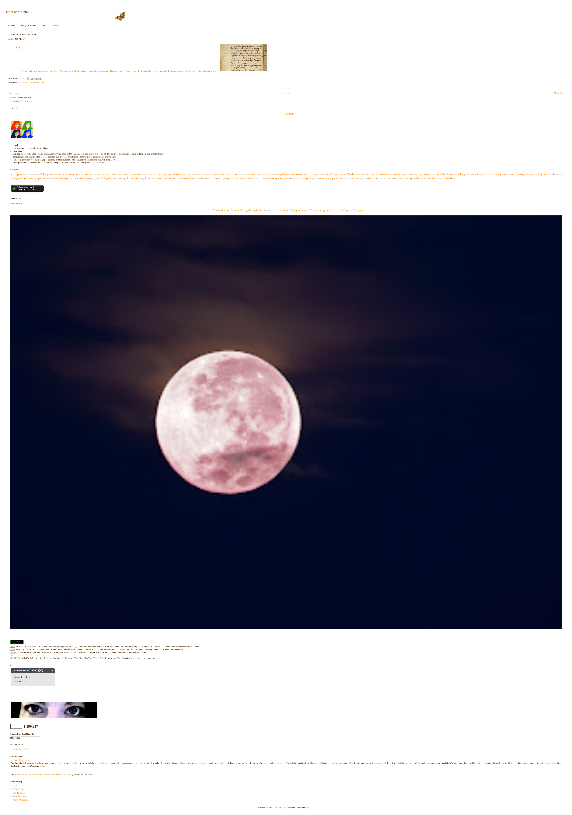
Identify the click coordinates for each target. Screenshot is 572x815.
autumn (436, 174)
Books (55, 25)
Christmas (79, 174)
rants (352, 178)
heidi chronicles (17, 11)
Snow (315, 174)
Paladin (230, 174)
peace (257, 178)
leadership (121, 178)
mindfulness (167, 178)
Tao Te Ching (324, 174)
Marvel (169, 174)
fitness (545, 174)
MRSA (44, 82)
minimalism (178, 178)
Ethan (107, 174)
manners (154, 178)
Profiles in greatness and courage (268, 174)
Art (32, 174)
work (434, 178)
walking (409, 178)
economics (487, 174)
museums (208, 178)
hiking (63, 178)
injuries (96, 178)
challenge (461, 174)
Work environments (400, 174)
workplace (441, 178)
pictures (292, 178)
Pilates (252, 174)
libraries (130, 178)
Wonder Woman (385, 174)
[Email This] (28, 78)
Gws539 (139, 174)
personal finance (269, 178)
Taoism (334, 174)
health (45, 178)
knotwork (112, 178)
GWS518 (119, 174)
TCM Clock (18, 789)
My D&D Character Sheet (21, 760)
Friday (113, 174)
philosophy (282, 178)
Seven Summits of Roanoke (301, 174)
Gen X (125, 174)
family (539, 174)
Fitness (44, 25)
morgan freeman (189, 178)
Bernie (51, 174)
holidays (69, 178)
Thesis (350, 174)
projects (309, 178)
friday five (558, 174)
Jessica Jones (148, 174)
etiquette (528, 174)
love (148, 178)
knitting (103, 178)
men (159, 178)
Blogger (310, 808)
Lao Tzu (156, 174)
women (428, 178)
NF (211, 174)
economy (496, 174)
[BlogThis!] (31, 78)
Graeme (132, 174)
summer (375, 178)
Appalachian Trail (23, 174)
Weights (374, 174)
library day (139, 178)
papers (250, 178)
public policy (332, 178)
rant (348, 178)
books (446, 174)
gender (20, 178)
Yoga (420, 174)
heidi (51, 178)
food (551, 174)
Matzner (177, 174)
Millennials (199, 174)
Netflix (216, 174)
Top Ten (358, 174)
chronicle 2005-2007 (22, 749)
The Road (343, 174)
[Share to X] (34, 78)
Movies (11, 25)
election (505, 174)
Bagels (37, 174)
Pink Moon (16, 203)
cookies (470, 174)
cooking (477, 174)
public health (318, 178)
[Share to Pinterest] (40, 78)
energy (522, 174)
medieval (36, 82)
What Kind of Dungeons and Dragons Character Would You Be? (45, 775)
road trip (359, 178)
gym (40, 178)
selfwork (367, 178)
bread (452, 174)
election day (514, 174)
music (217, 178)
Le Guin (163, 174)
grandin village (30, 178)
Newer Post (13, 93)
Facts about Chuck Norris (21, 101)
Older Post (558, 93)
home (77, 178)
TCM (15, 786)
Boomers (57, 174)
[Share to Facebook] (37, 78)
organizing (243, 178)
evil (533, 174)
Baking (44, 174)
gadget (13, 178)
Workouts (413, 174)
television (383, 178)
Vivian (366, 174)
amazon (429, 174)
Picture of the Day (241, 174)
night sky (225, 178)
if (91, 178)
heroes (57, 178)
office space (234, 178)
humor (88, 178)
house (82, 178)
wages (402, 178)
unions (397, 178)
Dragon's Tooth (99, 174)
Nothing (223, 174)
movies (200, 178)
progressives (301, 178)
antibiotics (27, 82)
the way (391, 178)
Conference (88, 174)
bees (441, 174)
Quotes (286, 174)
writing (450, 178)
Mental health (188, 174)
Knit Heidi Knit (19, 796)
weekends (418, 178)
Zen (424, 174)
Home (286, 93)
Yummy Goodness (27, 25)
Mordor (207, 174)
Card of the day (67, 174)
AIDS (12, 174)
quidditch (342, 178)
